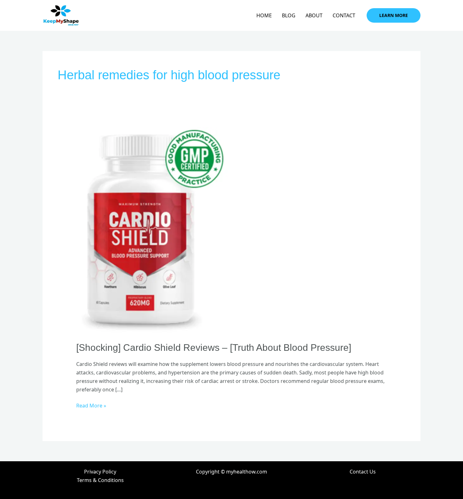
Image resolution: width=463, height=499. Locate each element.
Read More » (91, 405)
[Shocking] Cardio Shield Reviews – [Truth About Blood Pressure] (213, 347)
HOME (264, 15)
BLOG (288, 15)
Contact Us (363, 471)
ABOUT (314, 15)
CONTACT (344, 15)
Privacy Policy (100, 471)
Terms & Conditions (100, 480)
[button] (393, 15)
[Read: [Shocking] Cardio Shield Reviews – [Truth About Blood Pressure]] (152, 230)
